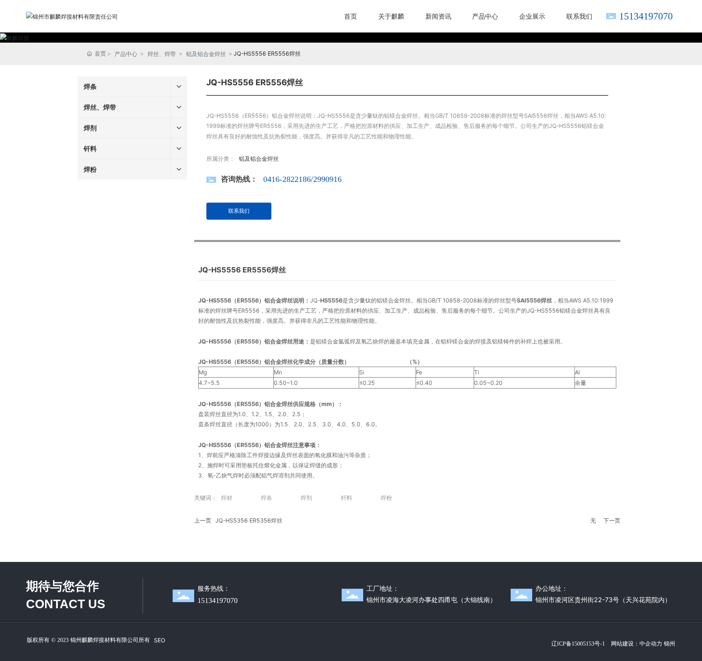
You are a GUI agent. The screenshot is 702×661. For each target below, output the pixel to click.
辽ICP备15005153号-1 (578, 644)
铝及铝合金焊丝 (206, 53)
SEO (159, 640)
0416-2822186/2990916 (302, 179)
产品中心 (126, 53)
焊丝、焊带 (161, 53)
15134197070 (646, 16)
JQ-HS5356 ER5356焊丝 (248, 520)
